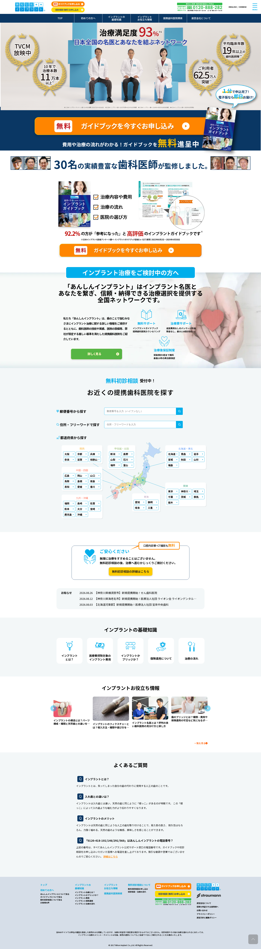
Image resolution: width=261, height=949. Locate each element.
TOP (60, 18)
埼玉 (196, 491)
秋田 (183, 459)
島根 (79, 481)
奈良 (66, 459)
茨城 (183, 497)
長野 (125, 454)
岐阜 (137, 508)
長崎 (79, 503)
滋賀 (79, 459)
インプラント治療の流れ (85, 903)
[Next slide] (208, 708)
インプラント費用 (82, 898)
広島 (66, 475)
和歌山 (93, 459)
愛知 (137, 502)
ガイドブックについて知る (51, 897)
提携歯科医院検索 (172, 18)
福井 (112, 465)
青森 (183, 454)
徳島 (92, 481)
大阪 (66, 454)
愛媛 (79, 487)
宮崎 (92, 509)
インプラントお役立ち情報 (144, 18)
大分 (79, 509)
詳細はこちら (110, 856)
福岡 (66, 503)
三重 (150, 508)
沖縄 (79, 514)
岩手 (196, 454)
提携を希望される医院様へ (207, 906)
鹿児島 (68, 514)
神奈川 (184, 491)
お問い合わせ (202, 910)
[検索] (179, 411)
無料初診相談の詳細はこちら (130, 571)
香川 (92, 487)
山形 (196, 459)
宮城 (170, 459)
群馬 (196, 497)
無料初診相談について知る (51, 899)
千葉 (170, 497)
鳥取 (66, 481)
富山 (125, 465)
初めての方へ (88, 18)
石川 (125, 459)
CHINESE (242, 7)
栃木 (170, 502)
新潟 (112, 454)
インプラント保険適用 (84, 900)
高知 (66, 487)
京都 (79, 454)
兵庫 (92, 454)
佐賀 (92, 503)
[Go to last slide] (53, 708)
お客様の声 (44, 902)
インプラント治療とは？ (85, 892)
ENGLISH (233, 7)
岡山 (79, 475)
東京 (170, 491)
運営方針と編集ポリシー (207, 917)
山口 (92, 475)
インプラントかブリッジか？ (86, 895)
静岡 (150, 502)
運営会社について (201, 18)
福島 (170, 465)
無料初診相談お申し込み (138, 889)
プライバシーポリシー (206, 914)
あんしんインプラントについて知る (54, 894)
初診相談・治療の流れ (137, 891)
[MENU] (255, 5)
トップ (43, 884)
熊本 (66, 509)
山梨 (112, 459)
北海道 (171, 454)
